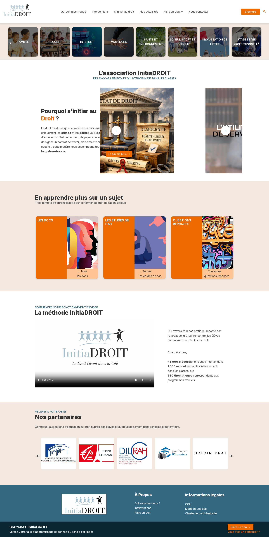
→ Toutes (145, 271)
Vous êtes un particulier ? (244, 531)
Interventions (100, 11)
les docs (82, 276)
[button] (11, 41)
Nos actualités (149, 11)
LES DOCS (45, 220)
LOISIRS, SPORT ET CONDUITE (183, 42)
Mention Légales (196, 508)
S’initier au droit (124, 11)
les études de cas (150, 276)
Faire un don (172, 11)
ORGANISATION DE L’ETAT (214, 42)
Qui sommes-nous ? (73, 11)
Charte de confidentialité (201, 513)
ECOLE (55, 41)
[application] (181, 11)
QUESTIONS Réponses (182, 222)
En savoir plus (169, 153)
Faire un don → (240, 527)
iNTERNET (87, 41)
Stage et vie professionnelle (247, 42)
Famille (23, 41)
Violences (119, 41)
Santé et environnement (151, 42)
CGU (188, 504)
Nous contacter (198, 11)
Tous (84, 271)
